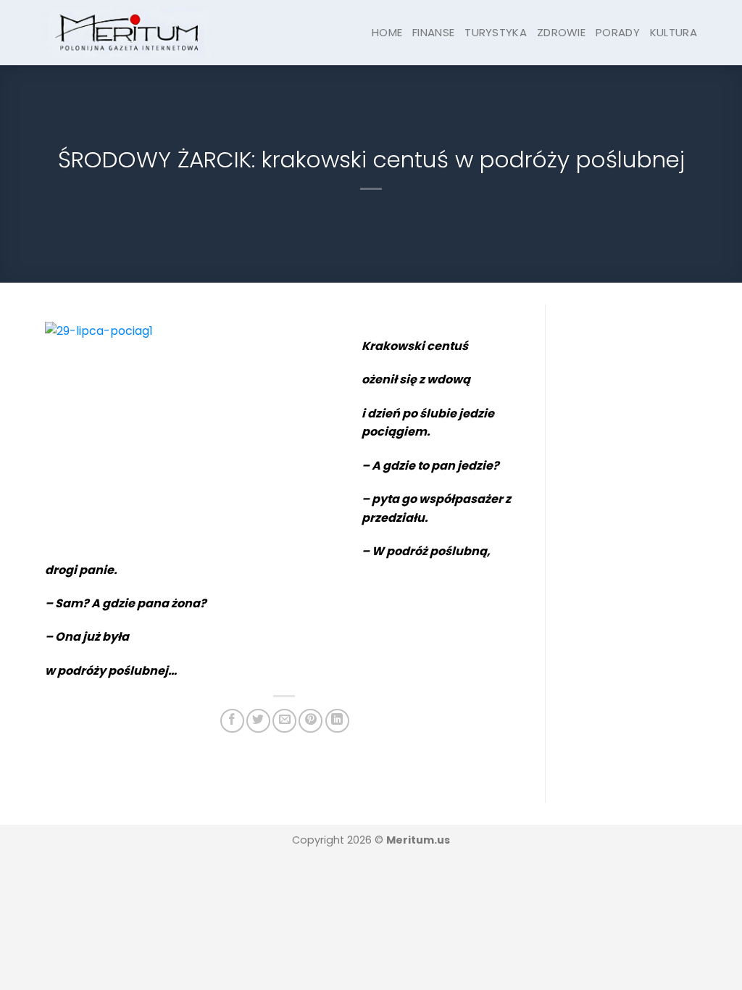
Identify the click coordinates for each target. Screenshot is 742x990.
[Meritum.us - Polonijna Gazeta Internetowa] (128, 32)
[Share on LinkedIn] (337, 721)
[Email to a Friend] (284, 721)
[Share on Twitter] (258, 721)
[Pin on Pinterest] (310, 721)
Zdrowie (561, 32)
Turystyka (495, 32)
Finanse (433, 32)
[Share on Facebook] (232, 721)
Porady (618, 32)
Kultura (673, 32)
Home (387, 32)
